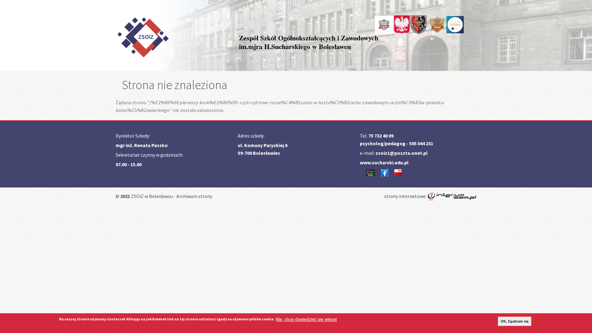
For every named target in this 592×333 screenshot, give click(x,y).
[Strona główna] (143, 36)
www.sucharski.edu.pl (384, 162)
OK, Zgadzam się (514, 321)
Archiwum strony (194, 196)
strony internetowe (405, 196)
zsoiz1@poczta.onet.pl (402, 153)
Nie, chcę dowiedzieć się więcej (306, 319)
